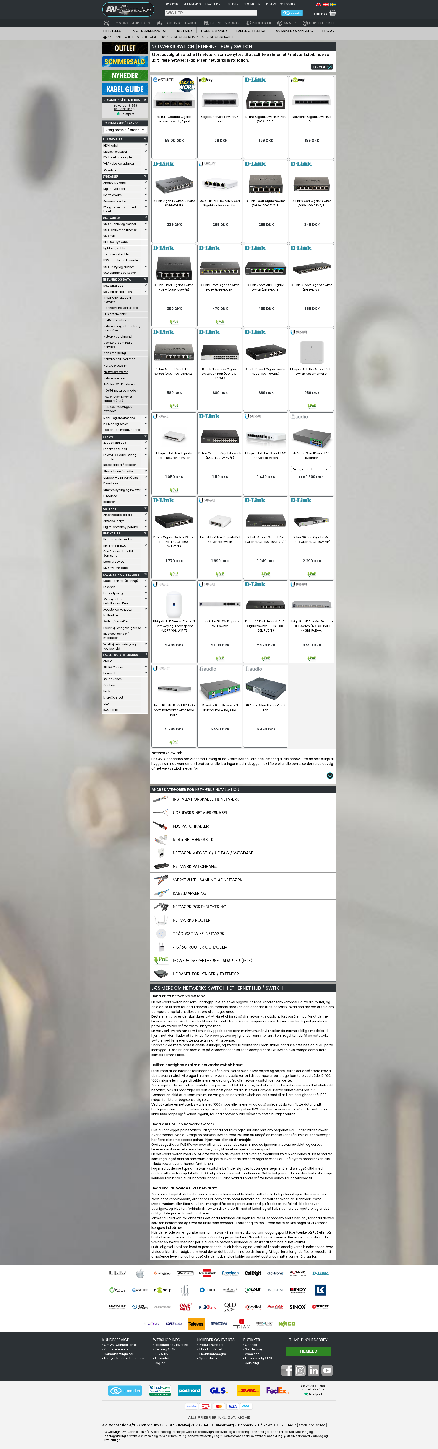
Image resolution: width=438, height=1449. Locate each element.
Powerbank (110, 483)
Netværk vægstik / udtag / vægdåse (122, 328)
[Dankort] (205, 1406)
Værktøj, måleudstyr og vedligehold (119, 646)
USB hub (109, 236)
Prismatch (162, 1358)
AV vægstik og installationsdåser (116, 601)
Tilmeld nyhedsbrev (308, 1339)
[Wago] (287, 1323)
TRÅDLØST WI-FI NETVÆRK (198, 933)
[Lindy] (298, 1290)
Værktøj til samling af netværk (118, 345)
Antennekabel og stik (117, 515)
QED (106, 704)
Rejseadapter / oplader (119, 465)
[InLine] (253, 1290)
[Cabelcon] (230, 1273)
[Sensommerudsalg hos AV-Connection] (125, 66)
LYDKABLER (111, 176)
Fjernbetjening (113, 593)
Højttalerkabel (112, 195)
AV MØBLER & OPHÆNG (294, 30)
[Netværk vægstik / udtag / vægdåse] (161, 857)
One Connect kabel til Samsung (118, 553)
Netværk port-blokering (120, 359)
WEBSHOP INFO (166, 1339)
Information (251, 4)
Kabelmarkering (115, 353)
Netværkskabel (113, 286)
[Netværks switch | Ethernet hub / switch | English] (318, 5)
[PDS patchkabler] (161, 830)
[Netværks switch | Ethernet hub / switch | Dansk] (325, 5)
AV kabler (109, 170)
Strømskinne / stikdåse (119, 471)
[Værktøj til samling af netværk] (161, 884)
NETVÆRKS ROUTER (192, 920)
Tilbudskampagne (212, 1354)
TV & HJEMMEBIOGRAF (149, 30)
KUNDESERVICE (115, 1339)
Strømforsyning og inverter (121, 490)
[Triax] (241, 1323)
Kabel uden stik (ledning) (120, 581)
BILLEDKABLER (113, 139)
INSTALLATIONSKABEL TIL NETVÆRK (206, 799)
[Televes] (196, 1323)
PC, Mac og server (115, 424)
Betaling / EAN (165, 1349)
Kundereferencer (117, 1349)
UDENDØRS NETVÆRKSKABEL (200, 812)
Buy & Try (161, 1354)
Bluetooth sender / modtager (116, 636)
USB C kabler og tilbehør (119, 230)
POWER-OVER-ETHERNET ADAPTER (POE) (213, 960)
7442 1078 (271, 1425)
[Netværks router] (161, 924)
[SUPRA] (174, 1323)
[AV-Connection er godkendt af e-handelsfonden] (125, 1390)
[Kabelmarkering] (161, 897)
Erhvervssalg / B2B (258, 1358)
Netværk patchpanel (118, 336)
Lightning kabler (114, 248)
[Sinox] (298, 1307)
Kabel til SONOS (113, 562)
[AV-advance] (185, 1273)
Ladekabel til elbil (115, 449)
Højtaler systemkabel (117, 539)
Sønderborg (254, 1349)
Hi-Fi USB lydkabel (115, 242)
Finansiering (213, 4)
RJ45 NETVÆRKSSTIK (193, 839)
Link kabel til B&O (114, 546)
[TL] (219, 1323)
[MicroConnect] (140, 1307)
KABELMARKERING (190, 893)
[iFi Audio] (185, 1290)
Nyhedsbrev (208, 1358)
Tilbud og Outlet (210, 1349)
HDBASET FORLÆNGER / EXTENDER (206, 974)
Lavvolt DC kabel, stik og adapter (119, 457)
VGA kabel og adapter (118, 163)
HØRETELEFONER (214, 30)
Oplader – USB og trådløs (120, 478)
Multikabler (110, 615)
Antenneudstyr (113, 521)
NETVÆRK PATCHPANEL (195, 866)
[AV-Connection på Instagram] (300, 1375)
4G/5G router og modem (121, 390)
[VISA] (233, 1406)
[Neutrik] (162, 1307)
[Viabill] (246, 1406)
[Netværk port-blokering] (161, 911)
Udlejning (252, 1363)
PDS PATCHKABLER (191, 826)
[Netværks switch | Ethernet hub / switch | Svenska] (333, 5)
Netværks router (114, 378)
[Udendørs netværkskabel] (161, 817)
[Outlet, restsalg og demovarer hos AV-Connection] (125, 52)
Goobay (109, 685)
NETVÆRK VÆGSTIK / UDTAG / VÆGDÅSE (213, 853)
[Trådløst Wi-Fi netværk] (161, 938)
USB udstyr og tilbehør (118, 267)
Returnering (192, 4)
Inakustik (109, 673)
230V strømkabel (115, 443)
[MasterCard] (219, 1406)
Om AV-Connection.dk (121, 1345)
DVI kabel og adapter (118, 157)
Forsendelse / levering (171, 1345)
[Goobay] (162, 1290)
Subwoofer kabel (114, 201)
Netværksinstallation (117, 292)
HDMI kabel (110, 145)
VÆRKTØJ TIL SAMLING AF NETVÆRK (207, 880)
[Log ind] (281, 3)
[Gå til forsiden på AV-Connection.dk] (167, 3)
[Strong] (151, 1323)
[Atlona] (162, 1273)
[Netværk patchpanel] (161, 870)
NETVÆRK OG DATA (117, 279)
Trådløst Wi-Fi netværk (119, 384)
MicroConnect (113, 697)
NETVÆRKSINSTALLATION (217, 789)
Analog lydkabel (114, 183)
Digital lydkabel (114, 189)
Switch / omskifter (115, 621)
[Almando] (117, 1273)
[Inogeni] (275, 1290)
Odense (251, 1345)
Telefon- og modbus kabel (122, 430)
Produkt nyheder (211, 1345)
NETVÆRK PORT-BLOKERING (200, 907)
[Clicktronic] (275, 1273)
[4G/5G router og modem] (161, 951)
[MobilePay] (191, 1406)
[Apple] (140, 1273)
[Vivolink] (264, 1323)
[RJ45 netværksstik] (161, 843)
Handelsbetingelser (118, 1354)
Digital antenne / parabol (120, 527)
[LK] (320, 1290)
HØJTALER (184, 30)
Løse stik (109, 587)
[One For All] (185, 1307)
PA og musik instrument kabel (119, 209)
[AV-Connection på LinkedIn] (313, 1375)
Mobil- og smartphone (119, 418)
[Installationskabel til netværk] (161, 803)
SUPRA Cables (113, 667)
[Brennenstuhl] (207, 1273)
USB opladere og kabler (119, 273)
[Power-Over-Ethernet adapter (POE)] (161, 964)
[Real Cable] (275, 1307)
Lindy (107, 691)
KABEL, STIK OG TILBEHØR (121, 575)
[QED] (230, 1307)
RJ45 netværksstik (116, 320)
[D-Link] (320, 1273)
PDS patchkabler (115, 314)
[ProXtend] (207, 1307)
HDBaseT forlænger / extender (118, 409)
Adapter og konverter (117, 609)
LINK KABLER (111, 533)
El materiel (110, 496)
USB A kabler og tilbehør (119, 224)
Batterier (109, 502)
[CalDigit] (253, 1273)
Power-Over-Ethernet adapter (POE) (118, 399)
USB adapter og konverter (121, 260)
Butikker (232, 4)
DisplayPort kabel (115, 152)
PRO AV (328, 30)
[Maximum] (117, 1307)
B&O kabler (110, 710)
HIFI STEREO (112, 30)
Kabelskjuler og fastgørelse (122, 628)
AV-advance (112, 679)
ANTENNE (109, 509)
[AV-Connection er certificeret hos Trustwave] (160, 1390)
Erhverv (270, 4)
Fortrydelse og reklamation (124, 1358)
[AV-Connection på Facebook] (286, 1375)
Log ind (289, 4)
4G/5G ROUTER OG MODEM (200, 947)
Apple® (108, 661)
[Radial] (253, 1307)
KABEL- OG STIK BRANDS (120, 655)
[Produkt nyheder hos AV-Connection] (125, 80)
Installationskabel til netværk (118, 300)
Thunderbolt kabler (116, 254)
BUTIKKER (251, 1339)
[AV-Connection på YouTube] (327, 1375)
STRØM (108, 436)
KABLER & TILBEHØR (251, 30)
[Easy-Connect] (117, 1290)
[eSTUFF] (140, 1290)
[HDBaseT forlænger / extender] (161, 978)
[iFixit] (207, 1290)
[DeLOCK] (298, 1273)
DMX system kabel (115, 568)
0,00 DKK (320, 14)
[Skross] (320, 1307)
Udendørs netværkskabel (121, 308)
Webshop (252, 1354)
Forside (174, 4)
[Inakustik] (230, 1290)
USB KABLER (111, 218)
